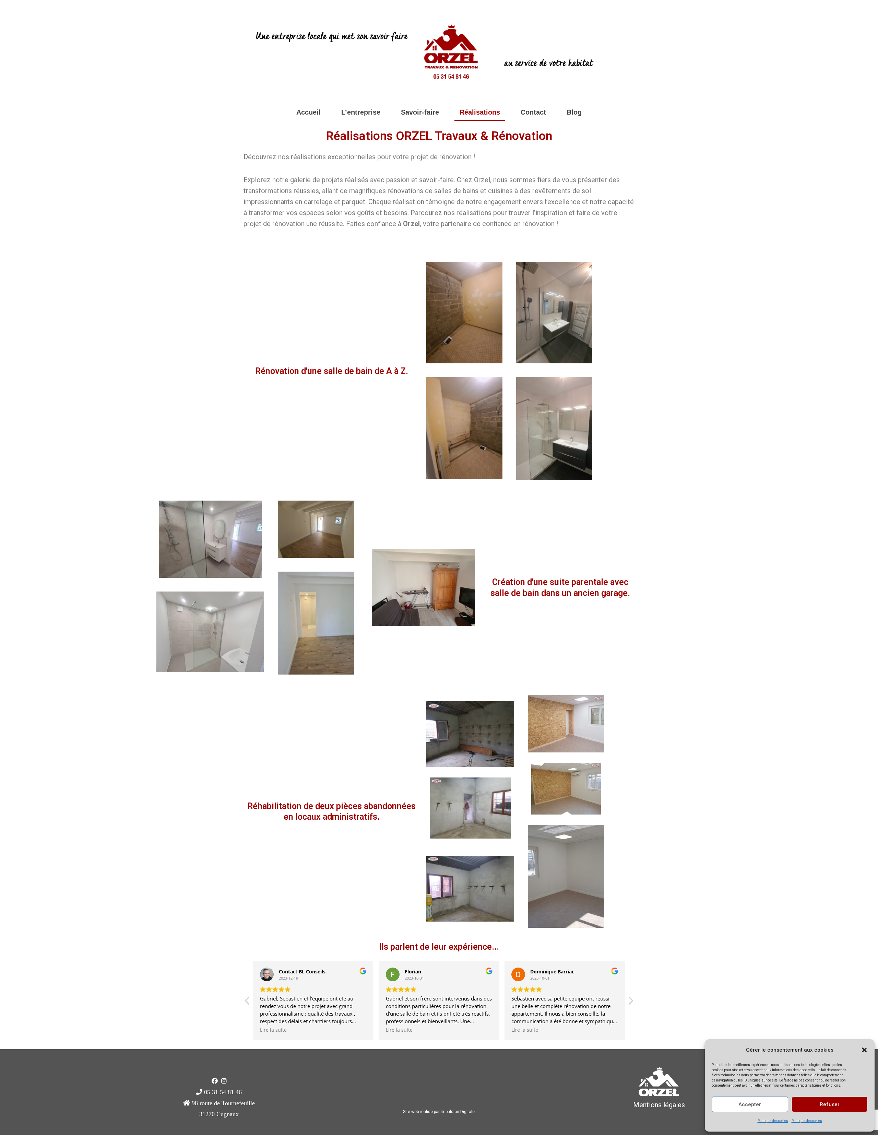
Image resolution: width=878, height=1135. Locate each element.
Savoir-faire (420, 112)
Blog (574, 112)
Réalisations (480, 112)
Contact (533, 112)
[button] (864, 1049)
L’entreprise (360, 112)
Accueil (308, 112)
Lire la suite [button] (273, 1030)
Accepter (749, 1104)
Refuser (830, 1104)
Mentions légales (659, 1105)
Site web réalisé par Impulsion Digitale (439, 1111)
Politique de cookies (773, 1121)
